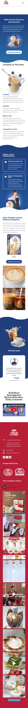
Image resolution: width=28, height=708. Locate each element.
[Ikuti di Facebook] (7, 457)
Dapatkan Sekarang (14, 52)
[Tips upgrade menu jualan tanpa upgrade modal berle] (14, 525)
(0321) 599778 (9, 450)
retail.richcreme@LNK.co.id (12, 452)
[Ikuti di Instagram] (4, 457)
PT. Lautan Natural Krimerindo (13, 440)
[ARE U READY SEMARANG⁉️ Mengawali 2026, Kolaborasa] (14, 594)
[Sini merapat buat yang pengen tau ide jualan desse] (14, 617)
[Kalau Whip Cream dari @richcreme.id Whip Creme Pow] (14, 502)
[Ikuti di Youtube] (10, 457)
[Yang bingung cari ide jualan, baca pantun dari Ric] (14, 571)
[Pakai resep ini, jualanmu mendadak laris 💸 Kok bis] (14, 640)
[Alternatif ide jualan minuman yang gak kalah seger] (14, 686)
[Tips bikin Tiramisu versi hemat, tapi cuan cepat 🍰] (14, 663)
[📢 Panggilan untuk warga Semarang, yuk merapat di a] (14, 548)
